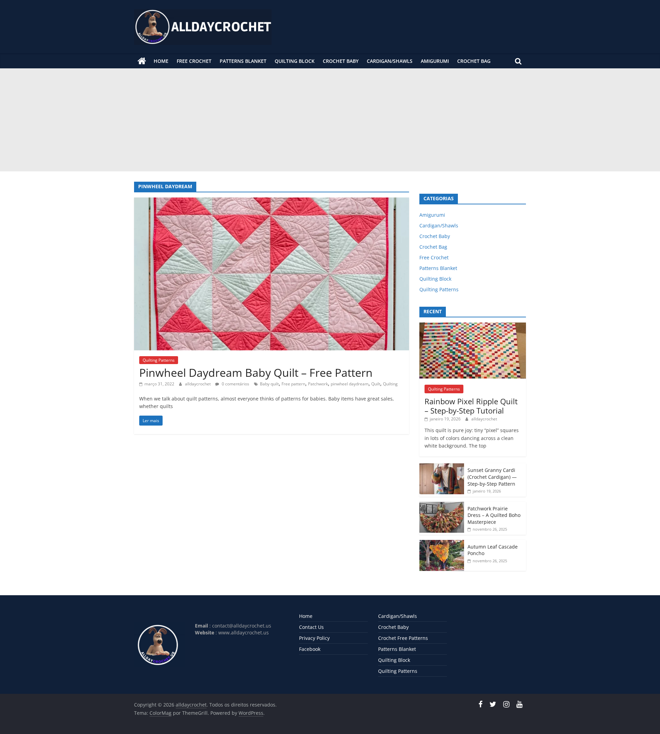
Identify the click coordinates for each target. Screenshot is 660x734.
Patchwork (318, 384)
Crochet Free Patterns (403, 638)
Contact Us (311, 627)
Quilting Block (295, 61)
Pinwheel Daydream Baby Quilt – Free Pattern (256, 372)
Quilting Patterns (159, 360)
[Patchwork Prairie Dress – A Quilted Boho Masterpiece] (441, 505)
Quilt (375, 384)
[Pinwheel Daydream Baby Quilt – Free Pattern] (271, 201)
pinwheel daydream (349, 384)
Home (161, 61)
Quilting (390, 384)
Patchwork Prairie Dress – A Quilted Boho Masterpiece (494, 515)
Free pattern (293, 384)
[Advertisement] (330, 120)
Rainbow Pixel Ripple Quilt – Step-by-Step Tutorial (471, 405)
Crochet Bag (474, 61)
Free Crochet (194, 61)
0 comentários (235, 384)
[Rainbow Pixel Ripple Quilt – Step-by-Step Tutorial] (472, 326)
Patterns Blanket (243, 61)
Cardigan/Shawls (389, 61)
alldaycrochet (198, 384)
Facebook (309, 649)
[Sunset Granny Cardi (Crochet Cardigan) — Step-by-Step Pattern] (441, 467)
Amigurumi (435, 61)
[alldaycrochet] (142, 61)
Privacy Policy (314, 638)
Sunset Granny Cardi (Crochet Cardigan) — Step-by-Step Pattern (492, 477)
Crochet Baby (341, 61)
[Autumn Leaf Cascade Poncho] (441, 543)
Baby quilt (269, 384)
